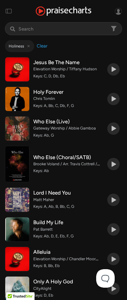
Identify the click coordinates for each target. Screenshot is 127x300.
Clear (42, 46)
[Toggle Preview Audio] (113, 69)
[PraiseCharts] (63, 11)
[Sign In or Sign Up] (118, 11)
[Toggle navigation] (8, 11)
